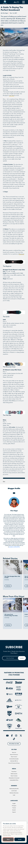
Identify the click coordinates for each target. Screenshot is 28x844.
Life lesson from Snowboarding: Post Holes (11, 615)
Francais (14, 807)
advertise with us (14, 761)
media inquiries (14, 773)
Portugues (14, 805)
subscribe (22, 658)
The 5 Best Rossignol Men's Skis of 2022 (12, 577)
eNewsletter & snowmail (14, 778)
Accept (19, 839)
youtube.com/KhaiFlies (14, 546)
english (14, 803)
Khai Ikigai (14, 511)
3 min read (8, 625)
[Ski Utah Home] (5, 2)
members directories (14, 792)
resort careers (14, 756)
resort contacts (14, 775)
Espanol (14, 812)
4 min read (8, 585)
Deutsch (14, 810)
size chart (11, 95)
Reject (8, 839)
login (14, 795)
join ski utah (14, 790)
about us (14, 752)
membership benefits (14, 788)
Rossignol (21, 254)
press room (14, 771)
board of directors (14, 754)
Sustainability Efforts (14, 780)
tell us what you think (14, 743)
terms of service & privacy (14, 763)
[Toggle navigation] (22, 2)
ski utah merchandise (14, 758)
